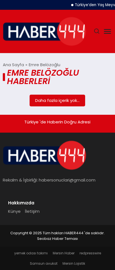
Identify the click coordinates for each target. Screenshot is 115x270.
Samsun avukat (44, 263)
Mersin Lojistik (74, 263)
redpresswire (90, 253)
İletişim (32, 211)
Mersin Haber (64, 253)
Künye (14, 211)
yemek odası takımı (31, 253)
